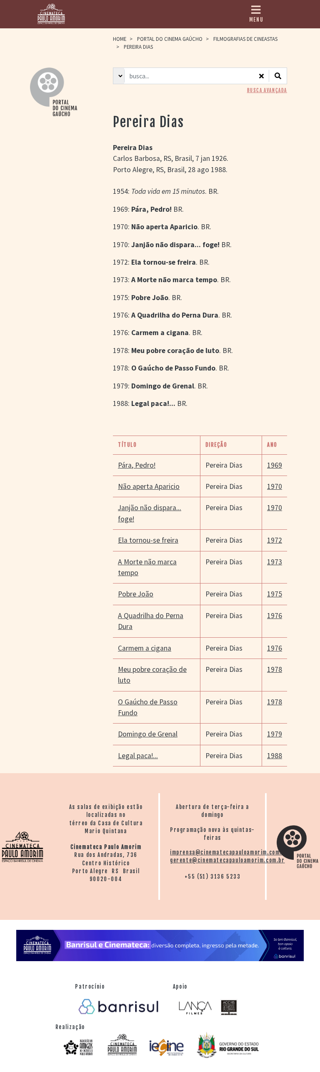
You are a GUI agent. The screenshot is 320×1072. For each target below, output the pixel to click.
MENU (256, 19)
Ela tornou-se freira (148, 540)
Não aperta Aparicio (149, 486)
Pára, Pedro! (136, 465)
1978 (274, 669)
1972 (274, 540)
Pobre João (135, 594)
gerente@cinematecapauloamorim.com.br (227, 860)
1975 (274, 594)
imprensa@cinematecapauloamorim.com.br (229, 852)
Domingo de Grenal (148, 734)
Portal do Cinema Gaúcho (169, 38)
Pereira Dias (223, 465)
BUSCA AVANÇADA (267, 90)
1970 (274, 486)
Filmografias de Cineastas (245, 38)
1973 (274, 561)
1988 (274, 755)
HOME (119, 38)
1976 (274, 615)
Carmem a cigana (144, 648)
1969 (274, 465)
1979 (274, 734)
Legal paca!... (138, 755)
